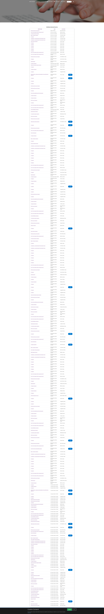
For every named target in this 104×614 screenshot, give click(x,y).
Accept (69, 609)
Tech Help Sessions (33, 341)
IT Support (32, 36)
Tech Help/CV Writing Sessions (35, 539)
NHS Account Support (34, 100)
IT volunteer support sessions (35, 218)
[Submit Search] (71, 1)
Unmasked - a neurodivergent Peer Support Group (38, 38)
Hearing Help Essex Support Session (36, 562)
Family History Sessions (34, 41)
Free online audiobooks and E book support (37, 93)
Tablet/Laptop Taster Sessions (35, 121)
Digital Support (33, 61)
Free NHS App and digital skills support (36, 448)
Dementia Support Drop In (34, 395)
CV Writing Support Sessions (35, 33)
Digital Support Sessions (34, 111)
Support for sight (33, 225)
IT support (32, 83)
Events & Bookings (32, 1)
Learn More (29, 612)
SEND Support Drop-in (34, 352)
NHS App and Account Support (35, 56)
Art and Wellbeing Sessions (35, 109)
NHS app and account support (35, 30)
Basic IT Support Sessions (34, 35)
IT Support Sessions (33, 63)
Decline (74, 609)
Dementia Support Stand (34, 143)
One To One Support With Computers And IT (37, 32)
